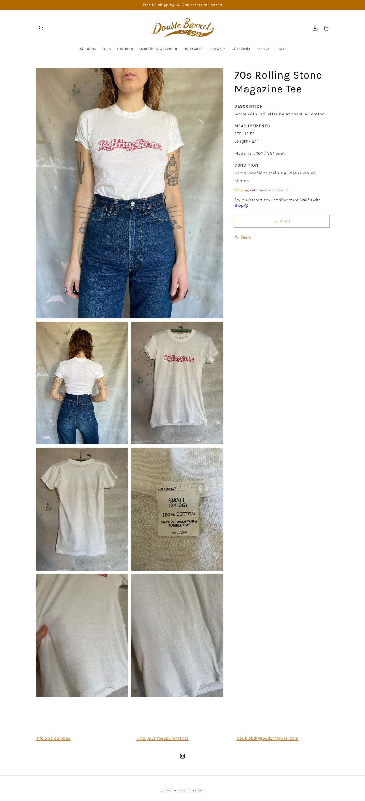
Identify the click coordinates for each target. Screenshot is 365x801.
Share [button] (245, 237)
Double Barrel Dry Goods (188, 790)
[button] (41, 28)
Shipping (241, 190)
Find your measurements (162, 738)
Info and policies (53, 738)
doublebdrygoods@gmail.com (267, 738)
